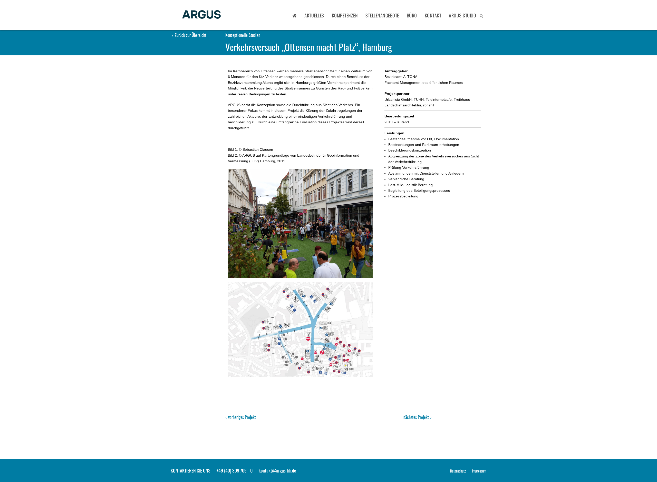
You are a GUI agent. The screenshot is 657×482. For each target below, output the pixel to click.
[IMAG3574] (300, 223)
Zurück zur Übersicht (190, 35)
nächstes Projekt (416, 417)
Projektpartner (396, 94)
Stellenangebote (382, 15)
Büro (412, 15)
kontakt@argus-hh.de (277, 470)
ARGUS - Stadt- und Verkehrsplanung (201, 15)
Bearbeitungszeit (399, 116)
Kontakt (433, 15)
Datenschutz (458, 471)
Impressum (479, 471)
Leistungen (394, 133)
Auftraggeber (396, 71)
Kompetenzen (345, 15)
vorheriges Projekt (241, 417)
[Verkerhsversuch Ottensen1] (300, 329)
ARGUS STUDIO (462, 15)
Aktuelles (314, 15)
